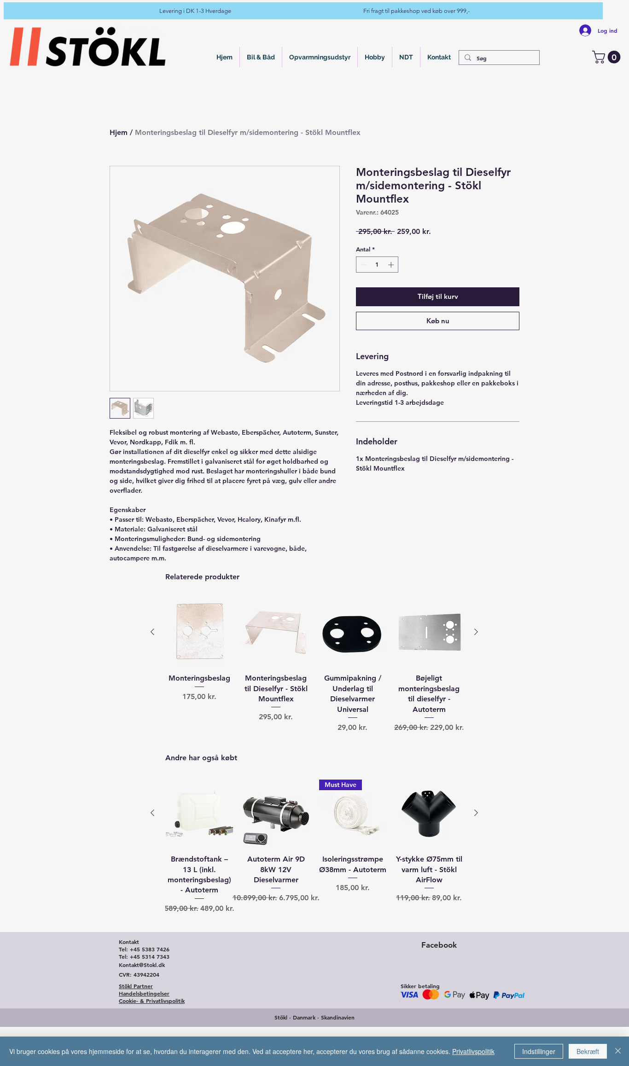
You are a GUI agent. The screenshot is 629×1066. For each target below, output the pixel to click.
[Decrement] (362, 265)
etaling (431, 986)
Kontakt (129, 941)
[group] (314, 677)
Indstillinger (538, 1051)
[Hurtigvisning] (199, 632)
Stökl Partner (136, 986)
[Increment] (391, 265)
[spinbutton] (377, 265)
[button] (607, 57)
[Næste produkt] (476, 631)
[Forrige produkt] (152, 631)
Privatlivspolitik (473, 1051)
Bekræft (588, 1051)
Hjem (119, 132)
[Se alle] (88, 46)
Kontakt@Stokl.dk (142, 964)
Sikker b (410, 986)
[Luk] (617, 1051)
